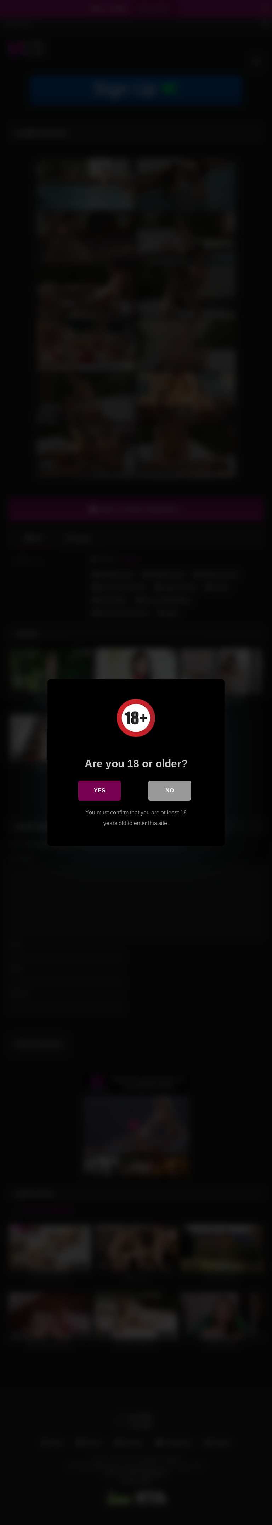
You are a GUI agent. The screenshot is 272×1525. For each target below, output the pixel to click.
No (169, 790)
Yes (100, 790)
